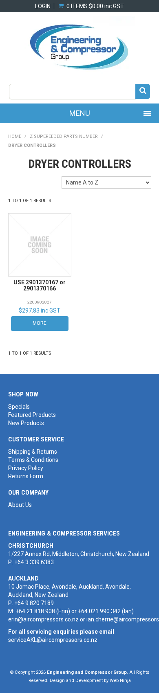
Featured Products (32, 415)
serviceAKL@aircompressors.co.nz (52, 640)
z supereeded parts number (64, 136)
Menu (79, 113)
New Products (26, 423)
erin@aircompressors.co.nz (43, 619)
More (39, 323)
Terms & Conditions (33, 460)
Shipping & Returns (32, 451)
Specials (19, 406)
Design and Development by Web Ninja (90, 680)
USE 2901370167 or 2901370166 (39, 285)
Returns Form (25, 476)
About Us (20, 505)
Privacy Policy (25, 468)
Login (43, 6)
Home (14, 136)
